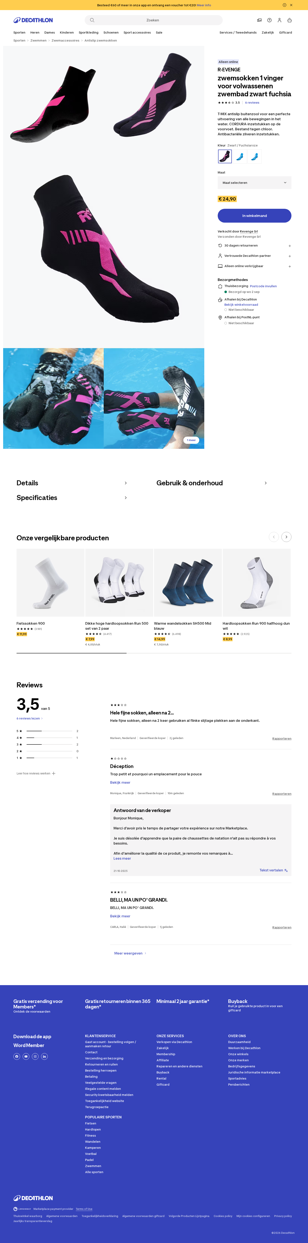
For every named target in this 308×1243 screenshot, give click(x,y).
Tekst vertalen (271, 870)
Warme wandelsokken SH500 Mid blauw (183, 626)
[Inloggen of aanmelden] (279, 20)
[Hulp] (269, 20)
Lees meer (122, 858)
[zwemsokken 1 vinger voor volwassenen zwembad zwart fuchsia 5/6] (154, 398)
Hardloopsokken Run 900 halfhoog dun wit (257, 626)
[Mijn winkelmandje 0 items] (290, 20)
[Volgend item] (286, 537)
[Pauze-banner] (284, 5)
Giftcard (285, 32)
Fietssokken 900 (31, 623)
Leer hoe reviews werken (33, 773)
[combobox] (254, 182)
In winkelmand (254, 216)
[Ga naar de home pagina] (33, 20)
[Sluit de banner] (291, 5)
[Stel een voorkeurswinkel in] (259, 20)
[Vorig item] (274, 537)
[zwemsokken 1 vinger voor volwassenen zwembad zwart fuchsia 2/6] (53, 96)
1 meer (191, 440)
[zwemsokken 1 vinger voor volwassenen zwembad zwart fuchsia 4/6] (53, 398)
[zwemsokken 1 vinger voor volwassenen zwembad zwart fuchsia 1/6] (154, 96)
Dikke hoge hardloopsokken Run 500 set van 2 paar (117, 626)
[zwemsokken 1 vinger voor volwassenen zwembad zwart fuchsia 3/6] (103, 247)
